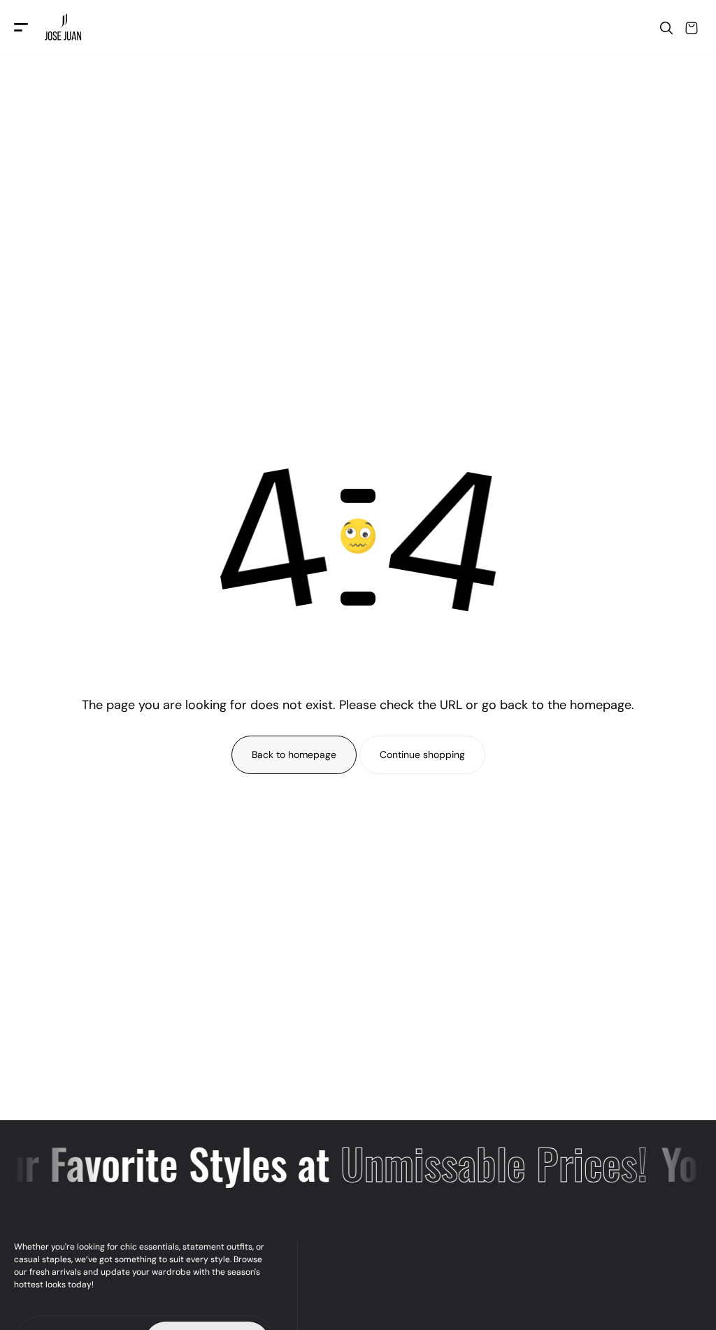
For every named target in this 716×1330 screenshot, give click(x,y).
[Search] (666, 27)
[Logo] (64, 28)
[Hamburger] (21, 28)
